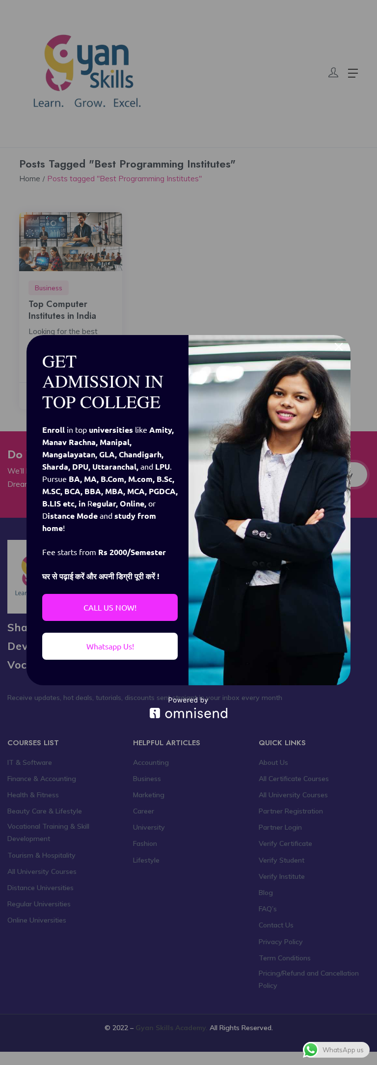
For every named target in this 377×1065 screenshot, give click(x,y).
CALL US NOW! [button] (109, 607)
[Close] (338, 347)
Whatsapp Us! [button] (110, 646)
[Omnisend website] (188, 707)
